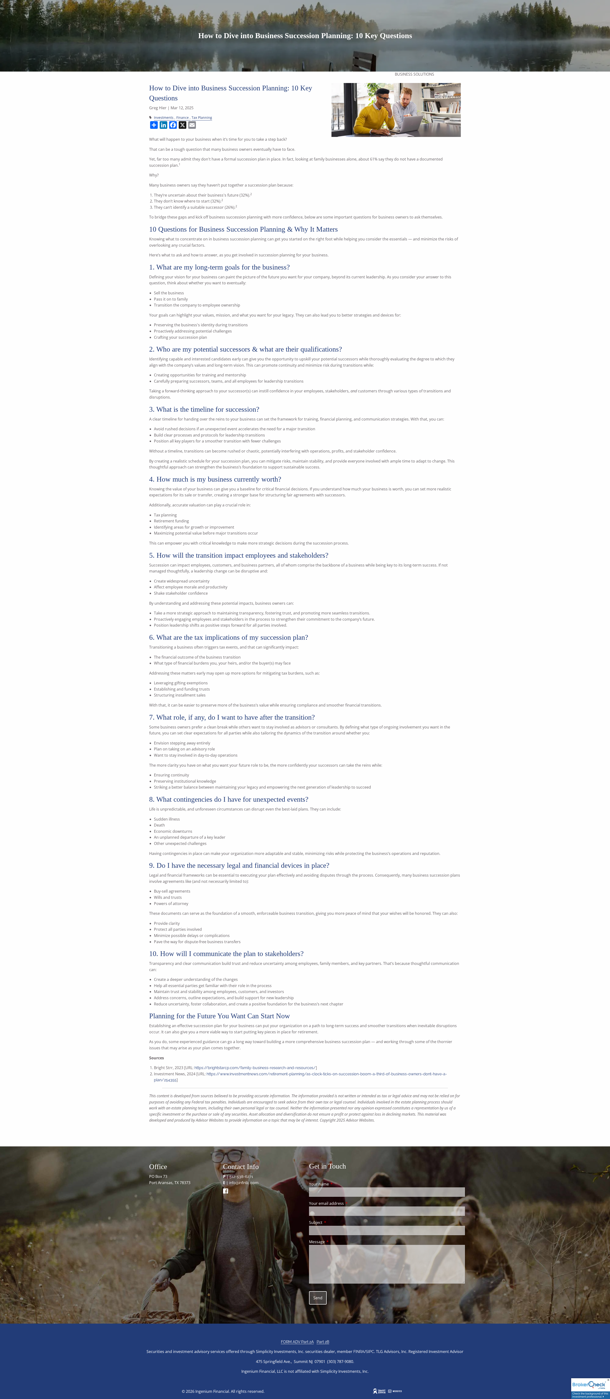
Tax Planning (202, 117)
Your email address (345, 1203)
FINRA (358, 1351)
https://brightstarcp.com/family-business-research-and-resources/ (255, 1068)
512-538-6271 (241, 1176)
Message (336, 1241)
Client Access (447, 97)
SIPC (370, 1351)
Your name (338, 1184)
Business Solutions (414, 74)
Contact (452, 85)
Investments (163, 117)
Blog (431, 85)
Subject (335, 1222)
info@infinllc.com (244, 1183)
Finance (182, 117)
